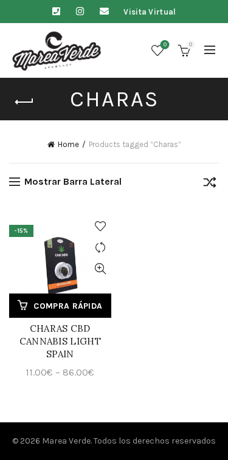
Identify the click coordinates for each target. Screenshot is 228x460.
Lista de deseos (165, 44)
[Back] (24, 102)
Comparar (100, 247)
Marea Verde (66, 441)
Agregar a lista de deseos (100, 226)
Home (68, 144)
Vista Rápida (100, 269)
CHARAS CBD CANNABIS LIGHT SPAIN (60, 341)
